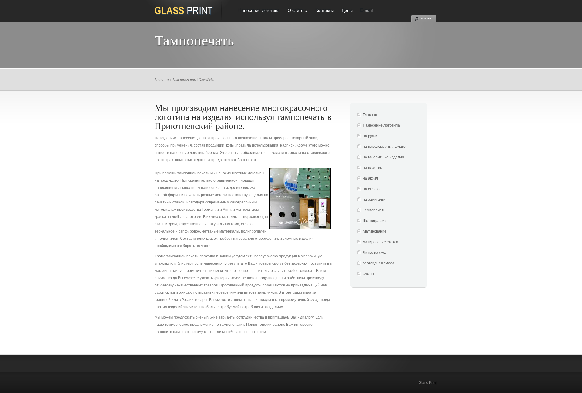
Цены (347, 10)
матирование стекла (380, 242)
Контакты (325, 10)
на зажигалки (374, 199)
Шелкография (375, 221)
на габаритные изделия (383, 157)
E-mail (366, 10)
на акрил (370, 178)
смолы (368, 274)
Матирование (374, 231)
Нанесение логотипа (259, 10)
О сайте (298, 10)
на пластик (372, 168)
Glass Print (427, 383)
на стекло (371, 189)
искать (426, 18)
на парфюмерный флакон (385, 146)
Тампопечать (374, 210)
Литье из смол (375, 252)
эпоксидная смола (378, 263)
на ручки (370, 136)
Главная (162, 79)
